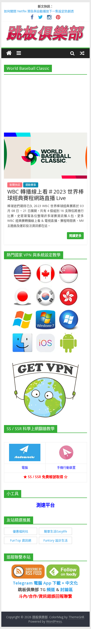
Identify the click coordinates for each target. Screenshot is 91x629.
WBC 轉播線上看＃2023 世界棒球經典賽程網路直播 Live (45, 195)
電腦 (25, 467)
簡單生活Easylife (55, 531)
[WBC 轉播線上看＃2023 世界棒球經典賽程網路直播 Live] (45, 135)
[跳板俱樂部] (45, 26)
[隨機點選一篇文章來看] (82, 53)
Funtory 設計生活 (55, 540)
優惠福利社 (20, 531)
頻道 (51, 589)
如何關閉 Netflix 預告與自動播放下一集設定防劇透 (39, 11)
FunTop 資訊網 (20, 540)
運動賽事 (30, 185)
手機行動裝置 (66, 467)
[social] (32, 18)
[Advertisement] (45, 102)
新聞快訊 (14, 185)
